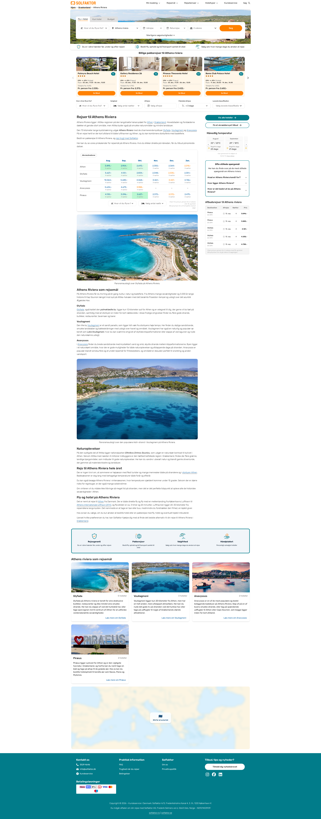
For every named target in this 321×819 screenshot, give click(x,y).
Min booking (152, 3)
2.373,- (156, 194)
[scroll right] (248, 78)
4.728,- (244, 244)
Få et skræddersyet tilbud (225, 125)
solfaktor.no (154, 813)
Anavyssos (192, 130)
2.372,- (172, 194)
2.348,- (155, 173)
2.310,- (187, 166)
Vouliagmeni (177, 130)
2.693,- (140, 166)
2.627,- (140, 194)
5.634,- (108, 187)
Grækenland (160, 122)
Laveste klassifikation (221, 101)
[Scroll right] (246, 144)
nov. (156, 161)
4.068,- (140, 180)
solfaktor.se (166, 813)
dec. (172, 161)
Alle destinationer (88, 155)
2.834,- (140, 173)
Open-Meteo (230, 156)
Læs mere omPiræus (116, 680)
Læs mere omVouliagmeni (174, 618)
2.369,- (172, 166)
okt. (140, 161)
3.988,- (140, 187)
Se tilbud (96, 93)
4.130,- (108, 194)
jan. (188, 161)
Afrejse (147, 101)
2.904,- (124, 166)
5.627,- (108, 173)
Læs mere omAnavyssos (235, 618)
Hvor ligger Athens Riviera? (221, 183)
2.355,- (155, 166)
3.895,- (108, 166)
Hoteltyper (210, 3)
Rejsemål (171, 3)
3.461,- (156, 180)
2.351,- (187, 173)
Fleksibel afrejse (185, 101)
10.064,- (108, 180)
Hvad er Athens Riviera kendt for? (224, 177)
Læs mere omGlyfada (115, 618)
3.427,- (172, 180)
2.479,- (188, 194)
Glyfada (166, 130)
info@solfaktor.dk (88, 769)
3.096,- (124, 194)
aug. (108, 161)
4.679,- (124, 187)
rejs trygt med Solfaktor (127, 138)
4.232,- (244, 237)
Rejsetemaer (190, 3)
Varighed (113, 101)
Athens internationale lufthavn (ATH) (94, 505)
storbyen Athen (189, 472)
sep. (124, 161)
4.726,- (187, 180)
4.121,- (124, 173)
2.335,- (171, 173)
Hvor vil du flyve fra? (84, 101)
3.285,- (244, 221)
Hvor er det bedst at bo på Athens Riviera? (224, 190)
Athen (150, 122)
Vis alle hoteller (225, 117)
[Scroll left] (208, 144)
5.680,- (124, 180)
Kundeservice (230, 3)
